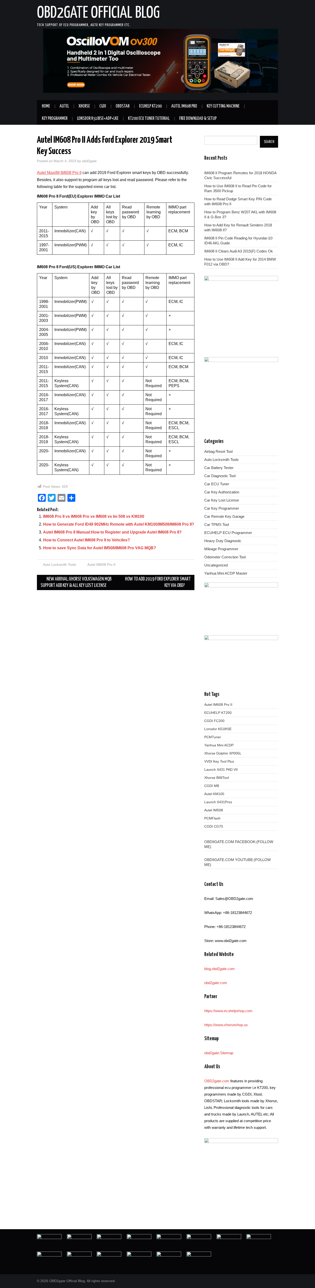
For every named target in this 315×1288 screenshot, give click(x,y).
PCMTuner (212, 737)
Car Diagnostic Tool (220, 476)
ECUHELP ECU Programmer (228, 533)
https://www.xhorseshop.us (226, 1025)
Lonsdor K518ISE (218, 729)
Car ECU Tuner (216, 484)
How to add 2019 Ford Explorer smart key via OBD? (158, 582)
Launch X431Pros (218, 802)
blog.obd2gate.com (219, 969)
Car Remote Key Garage (224, 516)
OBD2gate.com (216, 1081)
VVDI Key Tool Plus (219, 761)
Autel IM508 (213, 810)
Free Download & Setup (198, 118)
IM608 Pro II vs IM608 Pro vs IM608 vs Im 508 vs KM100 (93, 516)
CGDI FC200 (214, 721)
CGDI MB (211, 786)
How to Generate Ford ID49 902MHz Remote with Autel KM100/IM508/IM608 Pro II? (118, 524)
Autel (64, 106)
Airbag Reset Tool (218, 451)
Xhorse (84, 106)
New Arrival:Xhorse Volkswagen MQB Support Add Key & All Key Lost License (76, 582)
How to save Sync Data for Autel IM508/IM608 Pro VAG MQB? (99, 548)
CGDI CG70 (213, 826)
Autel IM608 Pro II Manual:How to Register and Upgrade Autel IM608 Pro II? (112, 532)
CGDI (102, 106)
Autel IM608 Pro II (101, 564)
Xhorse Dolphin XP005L (222, 753)
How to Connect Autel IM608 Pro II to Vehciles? (86, 540)
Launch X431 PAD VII (221, 769)
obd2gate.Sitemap (218, 1053)
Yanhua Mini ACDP (219, 745)
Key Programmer (54, 118)
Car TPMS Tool (216, 524)
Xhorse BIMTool (216, 778)
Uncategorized (216, 565)
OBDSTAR (122, 106)
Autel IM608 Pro (184, 106)
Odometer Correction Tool (225, 557)
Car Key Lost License (221, 500)
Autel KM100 (214, 794)
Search (269, 142)
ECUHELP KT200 (150, 106)
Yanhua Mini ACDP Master (225, 573)
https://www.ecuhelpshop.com (228, 1011)
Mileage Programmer (221, 549)
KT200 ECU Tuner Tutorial (149, 118)
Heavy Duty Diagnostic (222, 541)
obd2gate (89, 161)
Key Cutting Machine (223, 106)
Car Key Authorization (221, 492)
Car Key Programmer (221, 508)
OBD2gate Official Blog (98, 13)
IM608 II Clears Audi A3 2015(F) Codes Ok (238, 251)
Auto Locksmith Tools (59, 564)
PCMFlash (212, 818)
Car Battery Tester (219, 468)
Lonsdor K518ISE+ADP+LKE (97, 118)
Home (46, 106)
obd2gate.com (215, 983)
